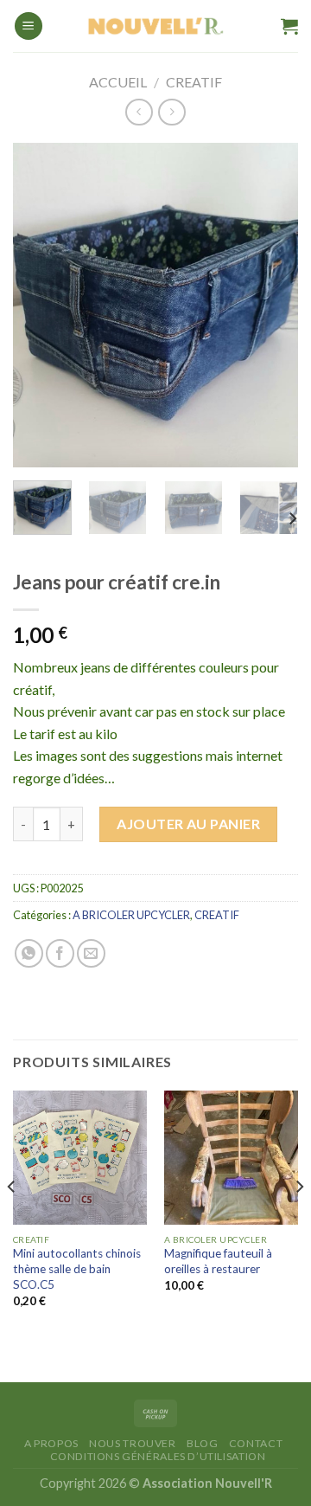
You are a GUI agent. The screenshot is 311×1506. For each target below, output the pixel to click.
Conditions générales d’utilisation (158, 1456)
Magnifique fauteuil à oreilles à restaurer (218, 1261)
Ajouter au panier (188, 823)
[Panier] (289, 26)
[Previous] (40, 305)
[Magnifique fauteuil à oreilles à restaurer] (231, 1158)
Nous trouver (132, 1443)
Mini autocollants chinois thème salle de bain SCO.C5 (77, 1268)
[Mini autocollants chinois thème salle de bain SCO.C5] (80, 1158)
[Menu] (28, 26)
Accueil (118, 82)
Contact (255, 1443)
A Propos (51, 1443)
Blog (202, 1443)
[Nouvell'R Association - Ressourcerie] (155, 26)
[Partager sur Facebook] (60, 953)
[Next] (270, 305)
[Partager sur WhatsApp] (29, 953)
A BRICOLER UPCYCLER (131, 915)
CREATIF (194, 82)
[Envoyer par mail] (91, 953)
